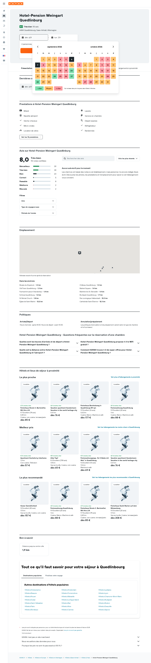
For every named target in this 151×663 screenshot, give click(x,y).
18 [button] (60, 70)
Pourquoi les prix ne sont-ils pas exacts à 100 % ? (42, 645)
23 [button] (49, 76)
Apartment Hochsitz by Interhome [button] (33, 458)
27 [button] (72, 76)
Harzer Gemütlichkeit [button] (28, 506)
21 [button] (38, 76)
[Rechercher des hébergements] (4, 15)
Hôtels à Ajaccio (104, 610)
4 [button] (60, 59)
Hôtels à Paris (29, 606)
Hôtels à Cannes (67, 610)
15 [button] (43, 70)
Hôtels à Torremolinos (69, 593)
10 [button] (55, 65)
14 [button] (38, 70)
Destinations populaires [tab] (32, 575)
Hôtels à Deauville (105, 606)
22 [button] (43, 76)
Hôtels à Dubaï (30, 600)
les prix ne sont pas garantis (73, 630)
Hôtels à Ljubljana (105, 590)
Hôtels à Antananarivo (33, 590)
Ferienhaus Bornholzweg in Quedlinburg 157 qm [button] (91, 406)
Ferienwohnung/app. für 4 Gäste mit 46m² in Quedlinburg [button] (95, 459)
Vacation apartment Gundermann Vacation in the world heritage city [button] (63, 409)
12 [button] (66, 65)
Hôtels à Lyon (103, 593)
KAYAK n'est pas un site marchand (36, 637)
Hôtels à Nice (66, 606)
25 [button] (60, 76)
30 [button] (49, 82)
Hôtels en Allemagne (55, 658)
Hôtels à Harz (85, 658)
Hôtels (30, 658)
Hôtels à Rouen (30, 596)
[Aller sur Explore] (4, 32)
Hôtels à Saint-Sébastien (34, 603)
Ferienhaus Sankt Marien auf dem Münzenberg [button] (124, 507)
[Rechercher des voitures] (4, 20)
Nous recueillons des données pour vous (38, 641)
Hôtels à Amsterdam (69, 590)
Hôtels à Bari (66, 603)
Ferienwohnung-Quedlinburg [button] (122, 408)
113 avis (35, 26)
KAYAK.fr (22, 658)
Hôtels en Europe (40, 658)
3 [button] (54, 59)
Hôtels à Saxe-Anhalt (72, 658)
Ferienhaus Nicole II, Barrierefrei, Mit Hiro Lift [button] (33, 409)
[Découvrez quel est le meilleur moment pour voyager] (4, 42)
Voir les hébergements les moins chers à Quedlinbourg (119, 427)
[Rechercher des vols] (4, 10)
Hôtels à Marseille (68, 596)
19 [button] (66, 70)
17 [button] (54, 70)
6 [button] (71, 59)
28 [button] (38, 82)
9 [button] (49, 65)
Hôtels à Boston (104, 603)
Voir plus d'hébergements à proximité (125, 377)
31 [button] (108, 82)
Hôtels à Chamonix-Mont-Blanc (110, 596)
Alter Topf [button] (54, 458)
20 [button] (71, 70)
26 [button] (66, 76)
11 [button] (60, 65)
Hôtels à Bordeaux (31, 610)
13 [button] (72, 65)
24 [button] (55, 76)
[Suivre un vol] (4, 37)
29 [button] (43, 82)
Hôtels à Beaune (31, 593)
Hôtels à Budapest (105, 600)
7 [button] (37, 65)
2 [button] (49, 59)
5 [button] (66, 59)
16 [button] (49, 70)
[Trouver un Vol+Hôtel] (4, 25)
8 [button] (43, 65)
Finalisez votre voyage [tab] (54, 575)
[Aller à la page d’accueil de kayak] (15, 3)
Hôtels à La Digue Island (70, 600)
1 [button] (43, 59)
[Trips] (4, 49)
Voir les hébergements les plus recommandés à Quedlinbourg (116, 477)
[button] (4, 3)
